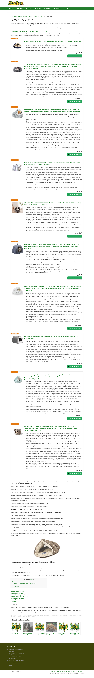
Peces (38, 8)
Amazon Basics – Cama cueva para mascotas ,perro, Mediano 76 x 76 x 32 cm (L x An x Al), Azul (52, 41)
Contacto (70, 671)
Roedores (58, 8)
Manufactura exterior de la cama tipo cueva (24, 583)
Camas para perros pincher (17, 598)
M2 (81, 671)
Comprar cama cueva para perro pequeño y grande (24, 581)
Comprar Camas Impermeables (19, 595)
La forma (16, 586)
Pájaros (47, 8)
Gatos (29, 8)
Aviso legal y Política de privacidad (58, 671)
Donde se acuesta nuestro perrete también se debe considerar (30, 585)
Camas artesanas (15, 600)
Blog (67, 8)
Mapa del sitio (76, 671)
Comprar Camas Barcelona (17, 591)
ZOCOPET (9, 671)
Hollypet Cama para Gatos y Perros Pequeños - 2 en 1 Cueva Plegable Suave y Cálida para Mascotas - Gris (51, 337)
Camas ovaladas (15, 601)
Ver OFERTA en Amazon (75, 56)
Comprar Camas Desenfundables (19, 596)
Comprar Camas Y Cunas (17, 593)
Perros (20, 8)
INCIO (11, 8)
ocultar (31, 579)
